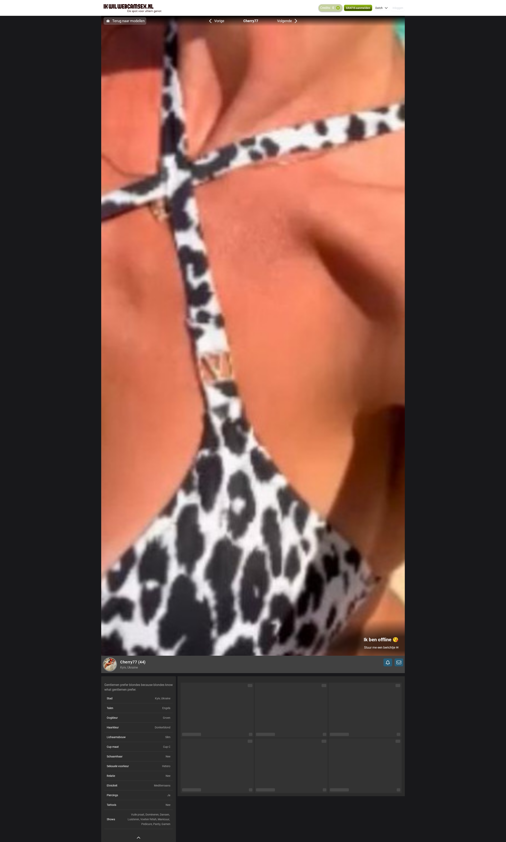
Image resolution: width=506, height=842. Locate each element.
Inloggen (398, 7)
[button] (381, 8)
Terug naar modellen (128, 21)
